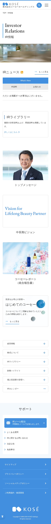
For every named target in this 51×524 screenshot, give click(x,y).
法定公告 (11, 444)
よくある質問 (12, 432)
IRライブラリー (14, 362)
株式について (13, 353)
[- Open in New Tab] (22, 72)
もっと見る (43, 72)
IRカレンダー (13, 389)
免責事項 (11, 449)
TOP (4, 13)
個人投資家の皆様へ (15, 380)
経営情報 (11, 344)
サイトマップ (10, 465)
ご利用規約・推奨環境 (14, 493)
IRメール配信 (27, 422)
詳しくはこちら (11, 132)
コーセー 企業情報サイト (10, 4)
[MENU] (46, 5)
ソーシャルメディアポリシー (17, 483)
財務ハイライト (14, 371)
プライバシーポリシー (14, 474)
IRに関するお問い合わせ (17, 438)
